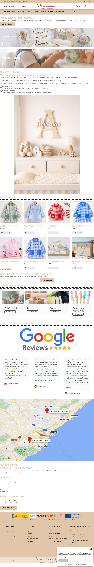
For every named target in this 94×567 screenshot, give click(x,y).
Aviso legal (84, 564)
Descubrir (7, 43)
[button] (91, 549)
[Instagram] (89, 2)
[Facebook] (85, 2)
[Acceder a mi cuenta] (85, 6)
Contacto (23, 6)
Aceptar (63, 561)
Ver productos (10, 311)
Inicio (6, 6)
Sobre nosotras (14, 6)
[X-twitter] (87, 2)
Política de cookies (68, 564)
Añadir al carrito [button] (5, 233)
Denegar (74, 561)
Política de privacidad (77, 564)
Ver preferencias (86, 561)
